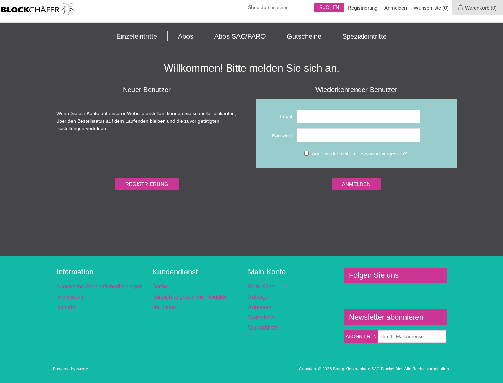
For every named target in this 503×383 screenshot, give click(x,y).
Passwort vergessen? (383, 153)
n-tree (82, 369)
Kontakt (65, 307)
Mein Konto (262, 286)
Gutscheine (304, 36)
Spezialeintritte (364, 36)
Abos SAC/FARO (240, 36)
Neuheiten (165, 307)
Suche (160, 286)
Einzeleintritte (136, 36)
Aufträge (258, 297)
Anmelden (395, 8)
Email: (286, 116)
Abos (185, 36)
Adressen (259, 307)
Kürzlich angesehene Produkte (189, 297)
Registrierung (362, 8)
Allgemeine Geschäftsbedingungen (99, 286)
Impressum (69, 297)
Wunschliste (263, 328)
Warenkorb (261, 317)
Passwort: (282, 135)
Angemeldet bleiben (333, 153)
